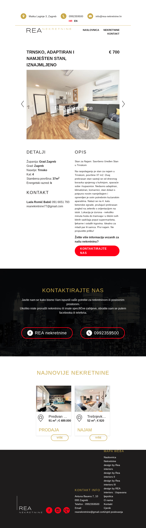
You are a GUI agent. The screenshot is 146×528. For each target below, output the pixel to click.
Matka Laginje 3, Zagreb (42, 16)
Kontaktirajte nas (93, 250)
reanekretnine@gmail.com (90, 511)
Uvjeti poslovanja (113, 511)
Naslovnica (91, 30)
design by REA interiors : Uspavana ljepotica (115, 492)
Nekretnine (111, 30)
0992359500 (76, 16)
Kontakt (113, 33)
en (75, 21)
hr (70, 21)
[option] (73, 104)
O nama (108, 500)
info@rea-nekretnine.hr (109, 16)
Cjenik (107, 508)
